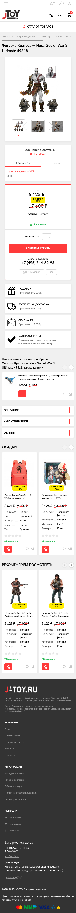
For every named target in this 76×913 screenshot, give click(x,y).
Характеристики (16, 421)
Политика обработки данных (20, 793)
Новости (9, 749)
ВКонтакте (15, 818)
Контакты (10, 755)
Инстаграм (15, 824)
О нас (8, 729)
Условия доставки (14, 780)
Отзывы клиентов (14, 742)
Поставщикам (12, 736)
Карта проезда (13, 877)
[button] (51, 126)
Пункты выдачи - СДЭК (21, 171)
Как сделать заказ (14, 773)
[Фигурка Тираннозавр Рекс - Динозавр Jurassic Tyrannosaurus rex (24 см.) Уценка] (10, 380)
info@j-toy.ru (12, 856)
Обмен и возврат (14, 786)
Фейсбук (14, 831)
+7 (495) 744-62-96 (38, 263)
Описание (11, 410)
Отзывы (9, 432)
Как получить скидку (16, 799)
